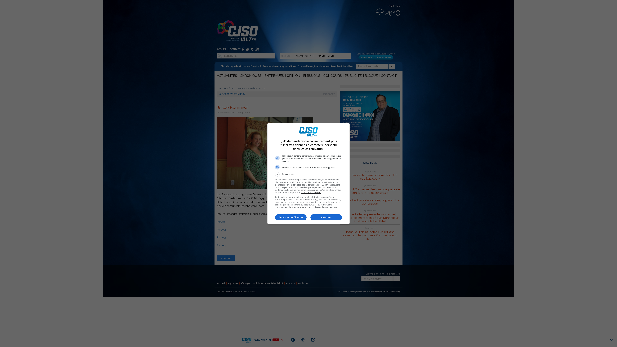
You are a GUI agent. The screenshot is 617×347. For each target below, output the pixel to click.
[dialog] (308, 173)
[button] (308, 174)
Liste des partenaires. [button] (311, 192)
